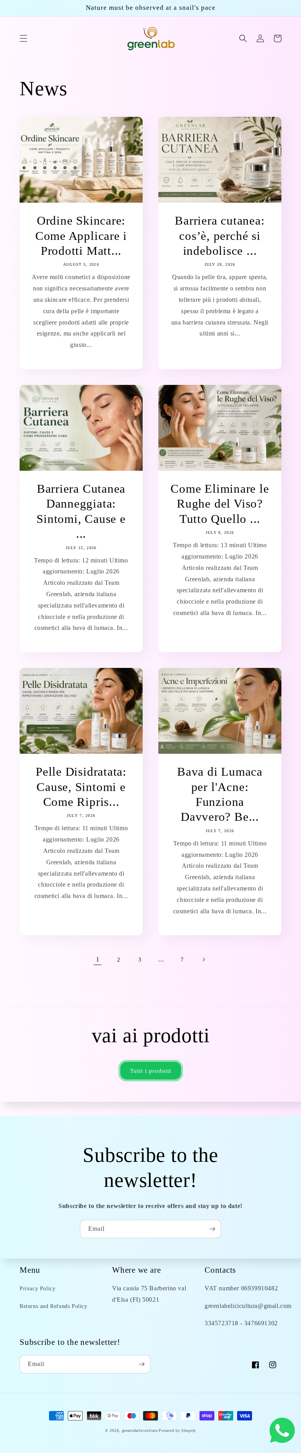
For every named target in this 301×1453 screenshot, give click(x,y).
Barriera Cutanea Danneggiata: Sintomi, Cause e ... (80, 511)
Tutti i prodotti (150, 1071)
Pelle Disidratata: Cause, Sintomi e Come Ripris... (81, 787)
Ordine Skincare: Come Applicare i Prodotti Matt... (81, 236)
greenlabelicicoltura (140, 1430)
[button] (23, 38)
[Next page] (203, 959)
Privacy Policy (37, 1289)
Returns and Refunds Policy (53, 1306)
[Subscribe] (212, 1229)
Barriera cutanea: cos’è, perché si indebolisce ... (220, 236)
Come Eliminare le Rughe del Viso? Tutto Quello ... (219, 504)
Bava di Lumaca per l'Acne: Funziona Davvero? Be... (220, 794)
